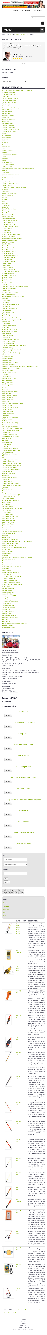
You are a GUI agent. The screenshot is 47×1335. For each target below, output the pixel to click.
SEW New (5, 170)
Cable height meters (8, 211)
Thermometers (6, 561)
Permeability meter (7, 444)
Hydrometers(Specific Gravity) (11, 353)
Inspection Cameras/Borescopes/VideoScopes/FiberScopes (20, 366)
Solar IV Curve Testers (8, 520)
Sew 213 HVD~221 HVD (19, 968)
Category (6, 906)
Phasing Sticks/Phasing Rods (11, 450)
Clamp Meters (6, 176)
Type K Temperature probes (10, 572)
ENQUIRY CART (26, 10)
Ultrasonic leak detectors (9, 580)
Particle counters (7, 438)
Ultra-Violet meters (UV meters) (11, 576)
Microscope (5, 401)
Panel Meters (5, 191)
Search (15, 10)
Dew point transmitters (8, 269)
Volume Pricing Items (8, 600)
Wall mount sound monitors (10, 602)
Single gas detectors (8, 506)
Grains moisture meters (9, 325)
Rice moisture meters (8, 497)
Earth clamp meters (8, 285)
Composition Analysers (9, 236)
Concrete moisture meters (9, 240)
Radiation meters (7, 481)
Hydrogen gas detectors (9, 351)
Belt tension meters (8, 123)
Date (4, 915)
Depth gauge (6, 265)
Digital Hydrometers (8, 273)
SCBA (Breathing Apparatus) (10, 500)
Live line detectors (7, 384)
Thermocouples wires (8, 559)
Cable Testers (6, 213)
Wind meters (6, 621)
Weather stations (7, 613)
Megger (4, 160)
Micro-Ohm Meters (7, 399)
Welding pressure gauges (9, 617)
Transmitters (6, 569)
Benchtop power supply (9, 127)
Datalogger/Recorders (8, 257)
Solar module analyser (9, 522)
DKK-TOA (5, 139)
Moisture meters (7, 405)
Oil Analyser (5, 421)
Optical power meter (8, 425)
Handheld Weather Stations (10, 331)
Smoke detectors (7, 510)
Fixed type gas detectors (9, 308)
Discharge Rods (7, 277)
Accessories (5, 172)
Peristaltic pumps (7, 442)
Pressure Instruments (8, 473)
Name (5, 903)
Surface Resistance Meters (10, 539)
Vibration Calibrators (8, 588)
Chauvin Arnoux (6, 137)
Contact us (23, 1321)
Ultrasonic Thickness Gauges (11, 582)
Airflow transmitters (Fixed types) (11, 108)
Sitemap (23, 1319)
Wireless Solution (7, 625)
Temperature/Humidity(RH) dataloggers (14, 547)
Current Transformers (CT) (10, 255)
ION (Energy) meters (8, 370)
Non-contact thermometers (10, 417)
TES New (4, 199)
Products (16, 34)
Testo (3, 201)
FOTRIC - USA (6, 146)
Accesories (5, 96)
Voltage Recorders (7, 598)
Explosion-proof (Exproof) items (11, 304)
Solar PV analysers (8, 526)
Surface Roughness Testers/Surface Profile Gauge (17, 541)
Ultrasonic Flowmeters (8, 578)
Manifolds (5, 388)
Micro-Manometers (7, 397)
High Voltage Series (7, 181)
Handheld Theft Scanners (9, 329)
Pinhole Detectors (7, 452)
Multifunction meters (8, 413)
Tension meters (6, 549)
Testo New (5, 203)
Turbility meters (6, 570)
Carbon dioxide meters (9, 224)
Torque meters (6, 565)
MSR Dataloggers (7, 162)
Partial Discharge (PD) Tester (10, 436)
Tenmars (4, 197)
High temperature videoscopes (11, 339)
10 (4, 1312)
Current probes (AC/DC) (9, 252)
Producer (6, 909)
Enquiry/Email (38, 10)
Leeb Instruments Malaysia (9, 154)
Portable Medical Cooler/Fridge (11, 464)
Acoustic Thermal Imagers (10, 98)
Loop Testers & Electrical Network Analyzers (14, 187)
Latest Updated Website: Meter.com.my (23, 1329)
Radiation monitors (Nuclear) (10, 483)
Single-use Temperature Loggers (12, 508)
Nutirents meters (7, 419)
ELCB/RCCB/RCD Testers (10, 292)
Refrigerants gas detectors (10, 493)
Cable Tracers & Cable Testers (10, 174)
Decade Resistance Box (9, 261)
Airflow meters (6, 106)
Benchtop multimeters (8, 125)
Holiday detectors (7, 347)
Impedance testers (7, 359)
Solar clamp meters (8, 518)
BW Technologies (6, 135)
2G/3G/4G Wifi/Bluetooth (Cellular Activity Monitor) (17, 90)
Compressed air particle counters (12, 238)
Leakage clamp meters (9, 378)
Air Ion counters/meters (9, 100)
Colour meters (6, 232)
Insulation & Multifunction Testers (11, 183)
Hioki (3, 148)
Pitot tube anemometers (9, 456)
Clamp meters (6, 230)
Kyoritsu (4, 152)
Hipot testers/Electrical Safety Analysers (14, 345)
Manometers (6, 390)
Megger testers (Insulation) (10, 392)
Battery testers (6, 121)
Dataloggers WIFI (7, 259)
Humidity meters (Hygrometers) (11, 349)
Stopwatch (5, 535)
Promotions (5, 475)
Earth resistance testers (9, 289)
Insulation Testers (7, 185)
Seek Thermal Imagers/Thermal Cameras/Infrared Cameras (18, 168)
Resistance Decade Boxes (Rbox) (12, 495)
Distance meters (7, 281)
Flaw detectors (6, 310)
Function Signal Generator (10, 318)
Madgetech (5, 158)
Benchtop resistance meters (10, 129)
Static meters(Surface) (8, 534)
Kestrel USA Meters (7, 150)
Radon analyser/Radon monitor (11, 485)
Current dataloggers (8, 250)
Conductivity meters (8, 242)
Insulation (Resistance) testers (11, 368)
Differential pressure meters (10, 271)
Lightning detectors (8, 382)
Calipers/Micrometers (8, 219)
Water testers (6, 609)
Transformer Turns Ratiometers (11, 567)
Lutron (4, 156)
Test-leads (5, 555)
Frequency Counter (8, 316)
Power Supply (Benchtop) (9, 467)
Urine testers (6, 586)
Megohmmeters (6, 394)
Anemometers (6, 114)
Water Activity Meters (8, 605)
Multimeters (5, 189)
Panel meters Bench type (9, 434)
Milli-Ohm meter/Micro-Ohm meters (12, 403)
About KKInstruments (8, 92)
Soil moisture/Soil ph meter (10, 516)
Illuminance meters (7, 357)
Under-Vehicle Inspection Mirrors (12, 584)
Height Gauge (6, 337)
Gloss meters (6, 324)
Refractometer (6, 491)
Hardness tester (7, 333)
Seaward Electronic (7, 166)
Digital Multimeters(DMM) (9, 275)
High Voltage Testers (8, 343)
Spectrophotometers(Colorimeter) (12, 532)
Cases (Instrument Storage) (10, 226)
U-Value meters (6, 574)
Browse (8, 715)
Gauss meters (6, 322)
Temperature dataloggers (9, 545)
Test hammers (6, 553)
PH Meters (5, 446)
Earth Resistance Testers (9, 178)
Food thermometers (8, 312)
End (14, 1312)
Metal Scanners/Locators (9, 395)
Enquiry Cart (23, 1325)
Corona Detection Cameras (10, 248)
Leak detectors (6, 376)
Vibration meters (7, 590)
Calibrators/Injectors (8, 217)
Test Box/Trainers (7, 551)
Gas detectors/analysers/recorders (12, 320)
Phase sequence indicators (9, 193)
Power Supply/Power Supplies (11, 469)
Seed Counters (6, 502)
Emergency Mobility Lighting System (13, 296)
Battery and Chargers (8, 119)
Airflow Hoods (6, 104)
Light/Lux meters (7, 380)
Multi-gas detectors (7, 411)
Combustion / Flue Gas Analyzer (11, 234)
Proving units (6, 479)
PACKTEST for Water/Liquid (10, 430)
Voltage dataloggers (8, 592)
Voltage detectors (7, 594)
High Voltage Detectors (9, 341)
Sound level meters (8, 530)
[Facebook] (42, 23)
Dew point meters (7, 267)
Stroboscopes (6, 537)
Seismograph (6, 504)
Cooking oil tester (7, 244)
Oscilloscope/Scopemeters (10, 427)
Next (9, 1312)
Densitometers (6, 263)
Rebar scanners (7, 489)
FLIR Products (6, 143)
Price (4, 912)
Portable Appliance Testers (10, 460)
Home (11, 34)
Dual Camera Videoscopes (10, 283)
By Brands (23, 34)
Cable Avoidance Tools (9, 209)
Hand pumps (6, 327)
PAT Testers (5, 440)
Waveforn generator (8, 611)
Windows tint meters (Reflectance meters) (14, 623)
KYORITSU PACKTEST (9, 372)
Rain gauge (5, 487)
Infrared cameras (7, 360)
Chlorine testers (7, 228)
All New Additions (7, 110)
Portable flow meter (8, 462)
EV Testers (5, 302)
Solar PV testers (7, 528)
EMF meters (5, 298)
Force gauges (6, 314)
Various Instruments (7, 195)
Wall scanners (6, 604)
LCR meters (5, 374)
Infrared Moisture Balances (10, 362)
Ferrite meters (6, 306)
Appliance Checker (8, 115)
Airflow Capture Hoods (9, 102)
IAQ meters (5, 355)
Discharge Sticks (7, 279)
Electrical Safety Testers (9, 294)
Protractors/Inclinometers (9, 477)
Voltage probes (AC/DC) (9, 596)
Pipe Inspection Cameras (9, 454)
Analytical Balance (7, 112)
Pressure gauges (7, 471)
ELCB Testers (6, 180)
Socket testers (6, 512)
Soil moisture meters (8, 514)
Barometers (5, 117)
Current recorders (7, 254)
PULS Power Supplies (8, 164)
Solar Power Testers (8, 524)
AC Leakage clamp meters (10, 94)
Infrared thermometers (8, 364)
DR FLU (4, 141)
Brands (4, 133)
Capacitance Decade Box (9, 220)
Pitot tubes (5, 458)
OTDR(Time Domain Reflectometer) (12, 429)
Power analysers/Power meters (11, 465)
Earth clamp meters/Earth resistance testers (15, 287)
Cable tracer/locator (8, 215)
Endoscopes (6, 300)
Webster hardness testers (9, 615)
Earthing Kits (6, 290)
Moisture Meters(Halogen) (10, 407)
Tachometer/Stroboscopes (10, 543)
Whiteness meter (7, 619)
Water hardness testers (9, 607)
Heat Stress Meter (7, 335)
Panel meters (6, 432)
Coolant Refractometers (9, 246)
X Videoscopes (6, 205)
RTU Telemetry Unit (8, 499)
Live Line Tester (7, 386)
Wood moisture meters (9, 627)
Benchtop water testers (9, 131)
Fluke (3, 145)
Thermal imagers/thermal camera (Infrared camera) (17, 557)
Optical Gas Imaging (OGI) (10, 423)
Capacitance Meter (7, 222)
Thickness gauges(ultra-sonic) (11, 563)
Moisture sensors (7, 409)
